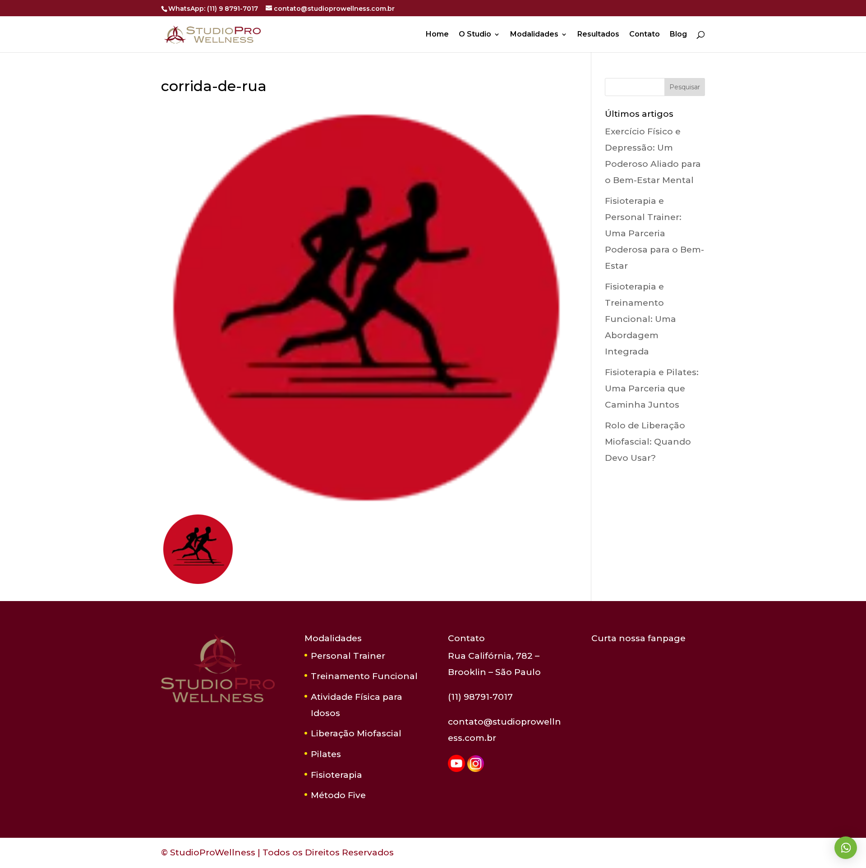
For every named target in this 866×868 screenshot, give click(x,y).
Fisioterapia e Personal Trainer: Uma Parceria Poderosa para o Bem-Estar (654, 233)
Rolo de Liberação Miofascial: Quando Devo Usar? (648, 441)
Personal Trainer (348, 656)
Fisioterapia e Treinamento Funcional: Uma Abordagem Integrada (640, 319)
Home (437, 34)
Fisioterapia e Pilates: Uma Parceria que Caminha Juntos (652, 388)
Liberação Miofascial (356, 733)
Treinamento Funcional (364, 676)
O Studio (475, 34)
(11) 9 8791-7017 (232, 9)
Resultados (598, 34)
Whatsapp (845, 847)
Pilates (326, 754)
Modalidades (534, 34)
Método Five (338, 795)
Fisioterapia (336, 775)
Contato (644, 34)
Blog (678, 34)
